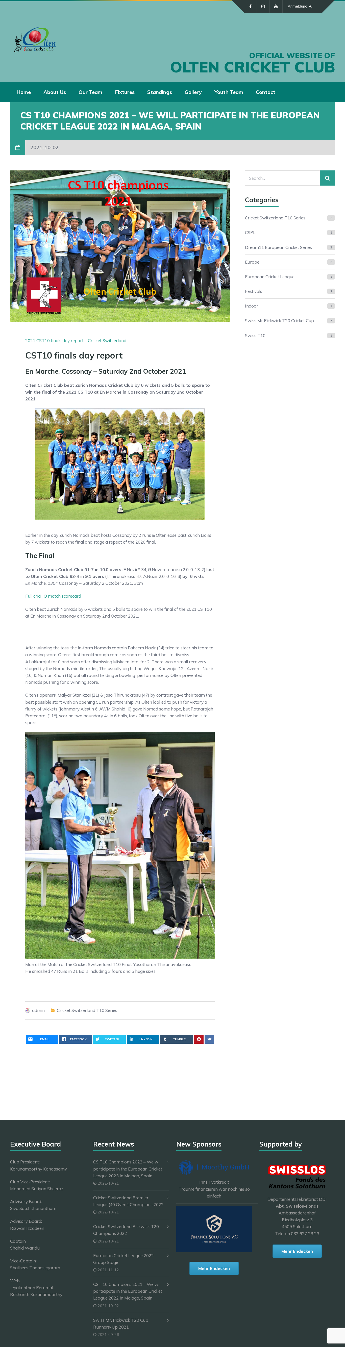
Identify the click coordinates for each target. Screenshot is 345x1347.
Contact (265, 92)
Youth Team (228, 92)
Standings (159, 92)
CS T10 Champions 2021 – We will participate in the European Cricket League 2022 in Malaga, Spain (127, 1291)
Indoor (251, 306)
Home (23, 92)
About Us (54, 92)
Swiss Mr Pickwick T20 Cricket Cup (279, 320)
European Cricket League (269, 276)
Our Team (90, 92)
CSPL (250, 232)
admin (38, 1010)
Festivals (253, 291)
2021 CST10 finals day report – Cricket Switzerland (75, 340)
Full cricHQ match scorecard (53, 596)
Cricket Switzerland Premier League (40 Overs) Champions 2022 (128, 1201)
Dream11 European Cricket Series (278, 247)
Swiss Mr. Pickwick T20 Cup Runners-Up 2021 (120, 1323)
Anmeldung (297, 6)
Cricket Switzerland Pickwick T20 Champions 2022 (126, 1230)
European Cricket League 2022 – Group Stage (125, 1259)
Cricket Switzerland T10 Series (87, 1010)
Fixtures (125, 92)
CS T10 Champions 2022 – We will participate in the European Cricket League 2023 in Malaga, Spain (127, 1168)
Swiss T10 (255, 335)
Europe (252, 262)
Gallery (193, 92)
